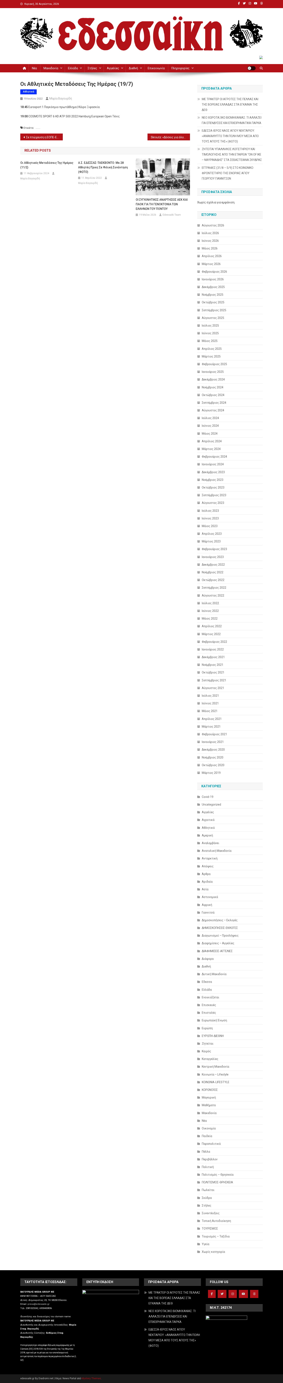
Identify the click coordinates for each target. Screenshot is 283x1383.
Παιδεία (207, 1136)
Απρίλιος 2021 (212, 719)
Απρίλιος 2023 (212, 533)
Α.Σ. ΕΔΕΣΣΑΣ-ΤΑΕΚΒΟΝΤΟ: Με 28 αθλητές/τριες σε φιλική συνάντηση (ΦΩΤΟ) (103, 167)
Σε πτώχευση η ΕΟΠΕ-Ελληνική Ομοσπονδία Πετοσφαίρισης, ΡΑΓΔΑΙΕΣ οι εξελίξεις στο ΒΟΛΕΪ (44, 137)
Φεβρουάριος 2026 (214, 271)
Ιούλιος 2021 (210, 695)
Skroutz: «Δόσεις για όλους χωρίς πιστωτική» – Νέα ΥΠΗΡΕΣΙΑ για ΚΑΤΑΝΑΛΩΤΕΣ (170, 137)
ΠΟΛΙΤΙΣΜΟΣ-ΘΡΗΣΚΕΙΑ (217, 1182)
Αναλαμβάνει (210, 843)
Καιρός (206, 1051)
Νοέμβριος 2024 (212, 387)
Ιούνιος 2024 (210, 425)
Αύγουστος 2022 (213, 595)
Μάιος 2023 (210, 526)
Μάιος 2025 (210, 341)
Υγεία (205, 1244)
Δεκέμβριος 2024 (213, 379)
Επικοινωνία (156, 68)
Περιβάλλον (210, 1159)
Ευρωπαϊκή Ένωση (214, 1020)
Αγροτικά (208, 820)
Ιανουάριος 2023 (213, 557)
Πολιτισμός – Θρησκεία (217, 1174)
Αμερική (207, 835)
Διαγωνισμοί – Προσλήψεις (220, 935)
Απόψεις (208, 866)
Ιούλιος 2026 (210, 233)
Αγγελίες (113, 68)
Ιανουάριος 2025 (213, 371)
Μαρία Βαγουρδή (60, 98)
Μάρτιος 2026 (211, 264)
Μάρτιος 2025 (211, 356)
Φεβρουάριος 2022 (214, 641)
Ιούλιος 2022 (210, 603)
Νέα (34, 68)
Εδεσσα (207, 981)
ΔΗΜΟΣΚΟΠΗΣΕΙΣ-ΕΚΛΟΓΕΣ (220, 928)
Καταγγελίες (210, 1059)
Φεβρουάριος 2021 (214, 734)
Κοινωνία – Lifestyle (215, 1074)
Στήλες (92, 68)
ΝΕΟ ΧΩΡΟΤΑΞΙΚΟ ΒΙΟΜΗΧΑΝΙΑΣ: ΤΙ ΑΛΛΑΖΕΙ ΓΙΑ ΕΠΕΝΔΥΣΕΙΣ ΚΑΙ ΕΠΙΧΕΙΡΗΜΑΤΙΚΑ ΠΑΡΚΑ (231, 120)
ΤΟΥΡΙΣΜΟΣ (210, 1228)
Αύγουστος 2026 (213, 225)
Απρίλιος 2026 (212, 256)
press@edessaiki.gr (39, 1304)
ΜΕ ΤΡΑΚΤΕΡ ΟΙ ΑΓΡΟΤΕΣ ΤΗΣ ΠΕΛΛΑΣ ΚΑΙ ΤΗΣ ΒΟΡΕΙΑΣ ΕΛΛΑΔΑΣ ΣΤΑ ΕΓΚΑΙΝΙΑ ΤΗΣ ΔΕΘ (230, 104)
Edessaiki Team (172, 214)
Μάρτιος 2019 (211, 772)
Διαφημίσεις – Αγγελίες (218, 943)
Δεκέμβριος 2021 (213, 657)
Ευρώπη (207, 1028)
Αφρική (207, 905)
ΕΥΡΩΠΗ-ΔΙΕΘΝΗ (213, 1036)
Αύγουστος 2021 (213, 688)
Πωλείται (208, 1190)
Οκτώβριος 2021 (213, 672)
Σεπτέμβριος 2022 (214, 587)
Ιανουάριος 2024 (213, 464)
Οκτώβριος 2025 (213, 302)
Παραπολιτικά (211, 1143)
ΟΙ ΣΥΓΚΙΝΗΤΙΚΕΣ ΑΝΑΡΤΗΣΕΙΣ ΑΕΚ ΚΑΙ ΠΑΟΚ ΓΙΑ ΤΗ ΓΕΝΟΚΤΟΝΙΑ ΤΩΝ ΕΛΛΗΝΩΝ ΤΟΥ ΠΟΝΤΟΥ (162, 204)
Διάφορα (208, 958)
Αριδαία (207, 881)
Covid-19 (207, 796)
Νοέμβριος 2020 (212, 757)
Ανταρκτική (210, 858)
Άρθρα (206, 874)
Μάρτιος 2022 (211, 634)
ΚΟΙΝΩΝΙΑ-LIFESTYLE (215, 1082)
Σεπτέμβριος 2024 (214, 402)
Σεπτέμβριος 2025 (214, 310)
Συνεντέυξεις (211, 1213)
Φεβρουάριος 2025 (214, 364)
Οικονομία (209, 1128)
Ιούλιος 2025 (210, 325)
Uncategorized (211, 804)
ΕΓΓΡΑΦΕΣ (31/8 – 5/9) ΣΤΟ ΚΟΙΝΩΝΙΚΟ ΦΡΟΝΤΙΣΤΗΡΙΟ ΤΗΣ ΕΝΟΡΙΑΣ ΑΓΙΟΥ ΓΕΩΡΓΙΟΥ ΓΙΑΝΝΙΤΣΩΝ (227, 173)
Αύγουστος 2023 (213, 502)
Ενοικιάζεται (210, 997)
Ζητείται (207, 1043)
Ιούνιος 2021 (210, 703)
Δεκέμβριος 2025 (213, 287)
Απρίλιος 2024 (212, 441)
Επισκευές (209, 1005)
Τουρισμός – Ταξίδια (216, 1236)
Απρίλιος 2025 (212, 348)
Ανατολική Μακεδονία (216, 850)
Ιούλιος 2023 (210, 510)
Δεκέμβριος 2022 (213, 564)
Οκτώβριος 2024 (213, 395)
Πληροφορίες (180, 68)
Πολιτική (208, 1167)
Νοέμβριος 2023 (212, 479)
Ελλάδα (73, 68)
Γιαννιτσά (208, 912)
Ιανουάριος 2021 (213, 742)
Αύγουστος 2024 (213, 410)
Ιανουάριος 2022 (213, 649)
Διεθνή (133, 68)
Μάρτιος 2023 (211, 541)
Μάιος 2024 (210, 433)
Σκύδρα (207, 1197)
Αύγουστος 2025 (213, 318)
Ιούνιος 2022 (210, 611)
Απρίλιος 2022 (212, 626)
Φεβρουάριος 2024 (214, 456)
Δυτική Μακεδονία (214, 974)
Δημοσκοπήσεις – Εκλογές (220, 920)
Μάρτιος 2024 (211, 449)
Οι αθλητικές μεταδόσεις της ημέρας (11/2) (46, 165)
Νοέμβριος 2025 (212, 294)
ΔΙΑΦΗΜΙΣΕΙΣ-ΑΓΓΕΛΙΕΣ (217, 951)
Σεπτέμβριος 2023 (214, 495)
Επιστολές (209, 1012)
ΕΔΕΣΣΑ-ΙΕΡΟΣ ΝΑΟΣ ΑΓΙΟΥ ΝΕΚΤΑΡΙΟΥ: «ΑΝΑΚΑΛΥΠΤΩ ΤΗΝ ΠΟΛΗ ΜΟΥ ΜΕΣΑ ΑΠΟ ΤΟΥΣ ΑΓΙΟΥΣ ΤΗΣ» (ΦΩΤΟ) (230, 136)
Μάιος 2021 (210, 711)
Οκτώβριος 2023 (213, 487)
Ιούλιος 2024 (210, 418)
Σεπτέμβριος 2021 (214, 680)
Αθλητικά (28, 91)
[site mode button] (251, 68)
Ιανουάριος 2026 (213, 279)
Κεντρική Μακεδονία (215, 1066)
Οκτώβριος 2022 (213, 580)
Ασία (205, 889)
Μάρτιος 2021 (211, 726)
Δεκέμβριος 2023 (213, 472)
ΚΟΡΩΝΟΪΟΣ (210, 1089)
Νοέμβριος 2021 (212, 664)
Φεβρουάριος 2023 (214, 549)
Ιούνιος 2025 (210, 333)
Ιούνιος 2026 (210, 240)
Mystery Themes (91, 1378)
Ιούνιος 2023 (210, 518)
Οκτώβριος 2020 (213, 765)
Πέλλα (206, 1151)
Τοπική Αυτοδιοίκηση (216, 1221)
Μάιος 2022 (210, 618)
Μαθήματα (209, 1105)
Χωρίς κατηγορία (213, 1251)
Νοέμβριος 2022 (212, 572)
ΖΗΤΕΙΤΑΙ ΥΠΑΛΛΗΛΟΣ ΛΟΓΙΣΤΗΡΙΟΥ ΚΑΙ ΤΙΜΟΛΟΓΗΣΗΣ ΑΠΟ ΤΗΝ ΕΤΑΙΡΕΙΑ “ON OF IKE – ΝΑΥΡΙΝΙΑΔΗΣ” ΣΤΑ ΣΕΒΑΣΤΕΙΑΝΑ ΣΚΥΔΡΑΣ (232, 154)
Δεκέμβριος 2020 (213, 749)
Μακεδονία (51, 68)
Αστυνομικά (210, 897)
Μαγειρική (209, 1097)
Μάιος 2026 (210, 248)
